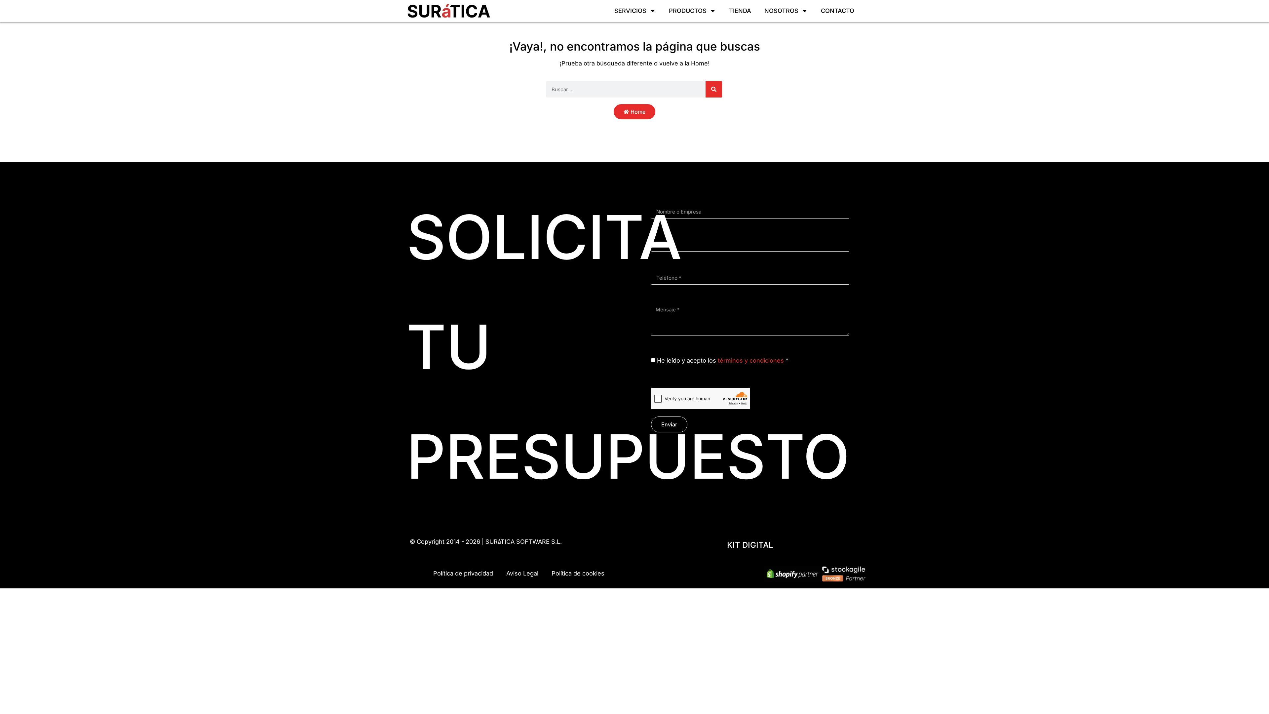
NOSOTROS (781, 10)
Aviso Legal (522, 573)
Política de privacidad (463, 573)
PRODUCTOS (688, 10)
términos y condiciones (751, 360)
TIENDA (740, 10)
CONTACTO (837, 10)
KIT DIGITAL (750, 545)
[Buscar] (714, 89)
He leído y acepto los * (722, 360)
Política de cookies (578, 573)
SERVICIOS (630, 10)
